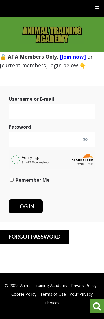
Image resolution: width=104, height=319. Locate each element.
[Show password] (85, 139)
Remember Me (32, 180)
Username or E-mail (31, 99)
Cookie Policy (23, 294)
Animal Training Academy (52, 34)
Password (20, 127)
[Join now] (73, 56)
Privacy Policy (83, 285)
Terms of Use (53, 294)
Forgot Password (34, 236)
